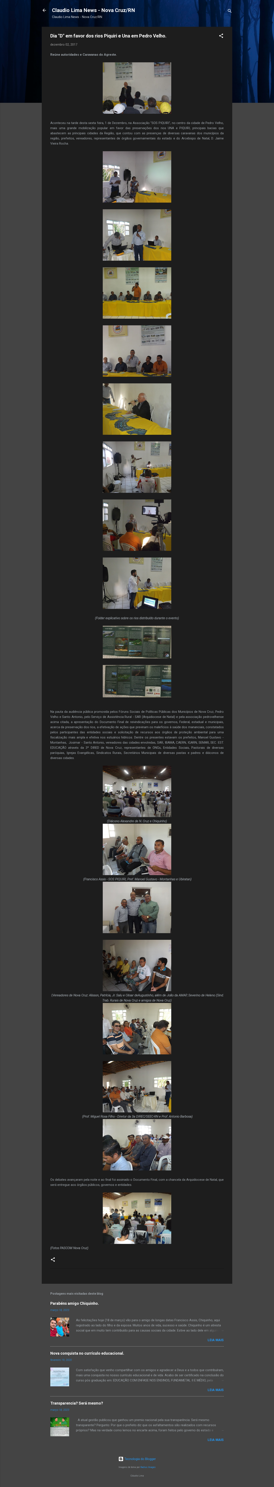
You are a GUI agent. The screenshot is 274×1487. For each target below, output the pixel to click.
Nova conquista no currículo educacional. (87, 1353)
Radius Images (148, 1467)
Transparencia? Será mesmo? (76, 1403)
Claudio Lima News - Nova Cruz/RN (93, 10)
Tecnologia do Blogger (140, 1459)
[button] (221, 36)
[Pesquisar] (229, 11)
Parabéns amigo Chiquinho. (74, 1303)
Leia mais (216, 1340)
